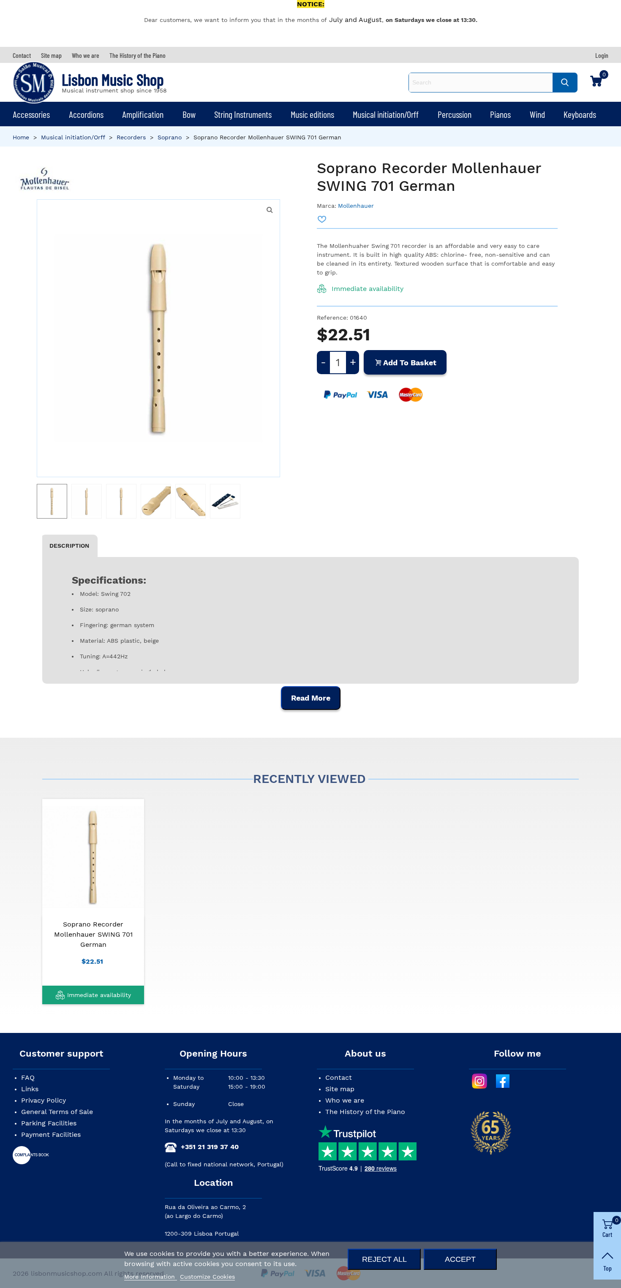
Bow (189, 114)
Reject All (384, 1259)
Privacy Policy (43, 1100)
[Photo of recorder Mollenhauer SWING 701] (269, 210)
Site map (339, 1089)
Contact (338, 1077)
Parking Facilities (48, 1123)
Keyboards (580, 114)
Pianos (500, 114)
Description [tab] (69, 545)
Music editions (312, 114)
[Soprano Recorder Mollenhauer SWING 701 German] (93, 857)
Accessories (31, 114)
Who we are (344, 1100)
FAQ (28, 1077)
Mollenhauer (356, 205)
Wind (537, 114)
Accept (460, 1259)
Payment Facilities (51, 1134)
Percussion (454, 114)
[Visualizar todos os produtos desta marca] (45, 179)
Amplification (142, 114)
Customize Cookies (207, 1276)
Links (29, 1089)
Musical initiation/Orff (386, 114)
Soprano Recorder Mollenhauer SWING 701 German (93, 934)
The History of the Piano (365, 1112)
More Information (150, 1276)
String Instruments (243, 114)
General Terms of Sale (57, 1112)
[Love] (322, 219)
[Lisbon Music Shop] (34, 82)
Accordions (86, 114)
